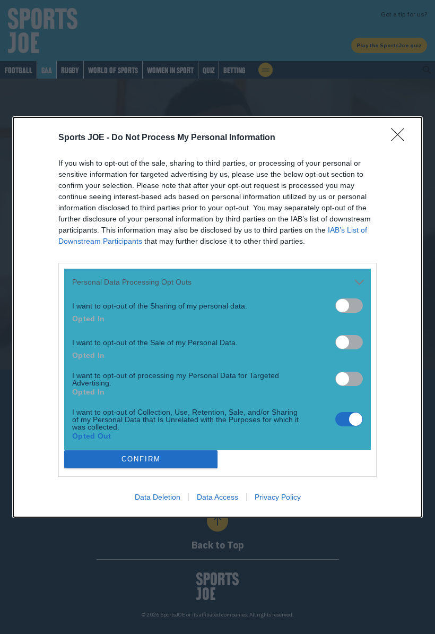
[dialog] (217, 317)
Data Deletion (157, 497)
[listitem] (217, 282)
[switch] (349, 305)
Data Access (217, 497)
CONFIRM (141, 459)
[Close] (401, 138)
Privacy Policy (278, 497)
